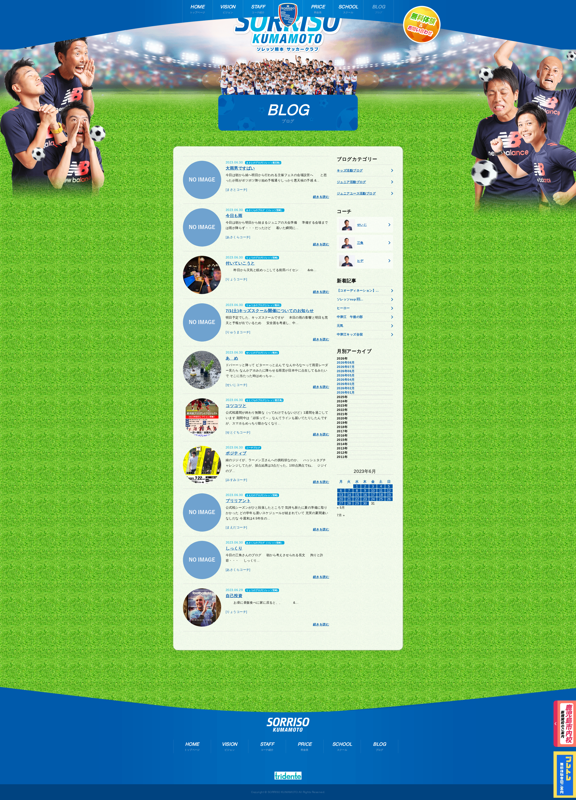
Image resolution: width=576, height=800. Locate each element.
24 (373, 499)
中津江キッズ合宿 (350, 334)
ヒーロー (343, 308)
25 (381, 499)
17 (373, 495)
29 (357, 503)
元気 (340, 325)
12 (389, 490)
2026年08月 (346, 362)
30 (365, 503)
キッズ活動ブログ (350, 170)
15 (357, 495)
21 (349, 499)
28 (349, 503)
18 (381, 495)
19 (389, 495)
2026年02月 (346, 388)
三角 (360, 243)
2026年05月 (346, 375)
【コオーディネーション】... (358, 290)
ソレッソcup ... (350, 299)
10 (373, 490)
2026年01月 (346, 392)
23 (365, 499)
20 (341, 499)
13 (341, 495)
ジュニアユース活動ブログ (356, 193)
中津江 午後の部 (350, 317)
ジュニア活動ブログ (351, 182)
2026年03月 (346, 384)
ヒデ (360, 261)
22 (357, 499)
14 (349, 495)
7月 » (341, 515)
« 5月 (341, 507)
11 (381, 490)
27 (341, 503)
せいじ (362, 225)
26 (389, 499)
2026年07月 (346, 367)
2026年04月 (346, 379)
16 (365, 495)
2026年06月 (346, 371)
